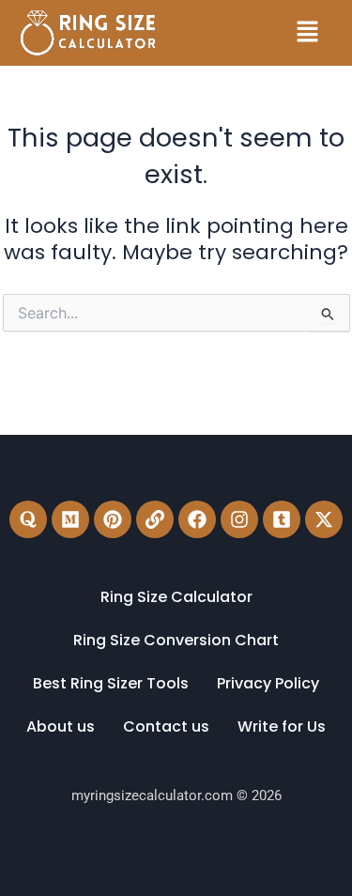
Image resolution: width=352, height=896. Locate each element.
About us (60, 726)
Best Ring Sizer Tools (111, 683)
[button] (307, 33)
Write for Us (281, 726)
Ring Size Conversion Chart (176, 640)
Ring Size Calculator (176, 597)
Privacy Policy (268, 683)
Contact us (166, 726)
